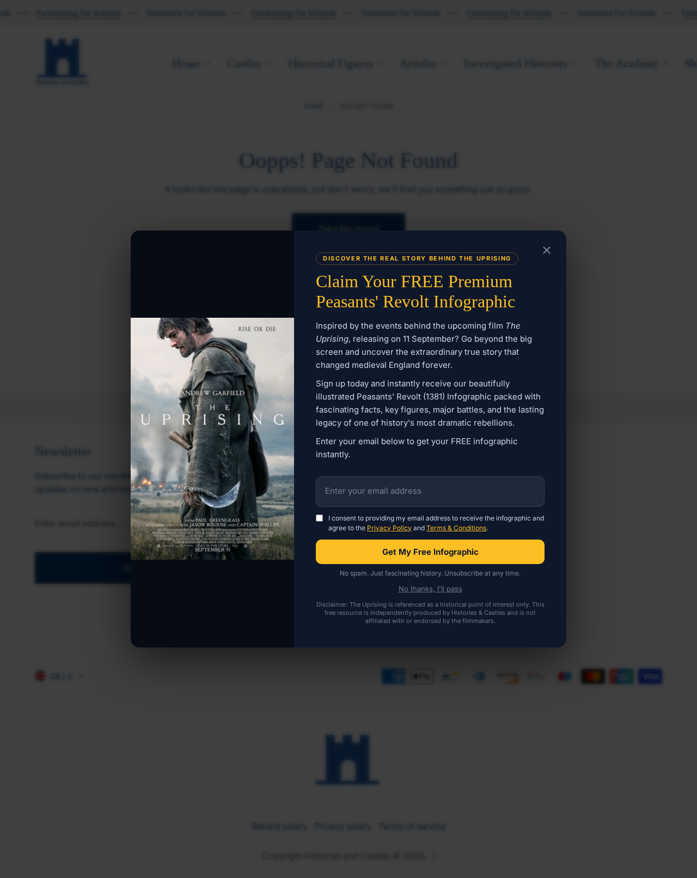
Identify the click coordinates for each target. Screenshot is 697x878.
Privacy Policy (389, 528)
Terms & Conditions (456, 528)
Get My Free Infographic (430, 552)
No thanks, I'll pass (430, 589)
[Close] (547, 250)
